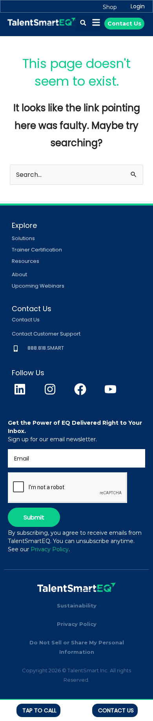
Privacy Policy (50, 549)
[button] (83, 22)
